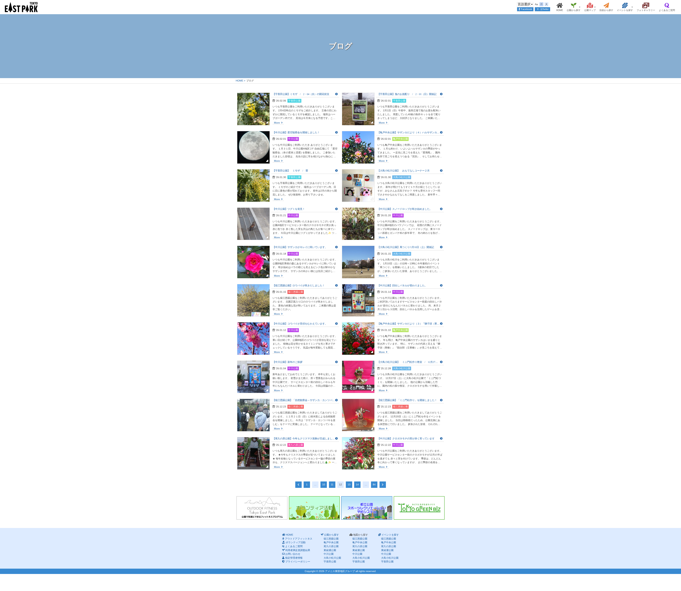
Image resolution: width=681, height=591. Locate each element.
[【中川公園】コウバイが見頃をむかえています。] (253, 338)
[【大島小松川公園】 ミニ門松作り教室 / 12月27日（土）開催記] (358, 377)
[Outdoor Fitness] (261, 508)
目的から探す (606, 10)
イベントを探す (625, 10)
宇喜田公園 (330, 561)
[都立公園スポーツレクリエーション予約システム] (366, 508)
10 (323, 484)
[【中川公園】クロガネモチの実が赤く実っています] (358, 453)
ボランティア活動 (296, 542)
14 (357, 484)
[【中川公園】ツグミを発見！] (253, 224)
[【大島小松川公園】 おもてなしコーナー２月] (358, 185)
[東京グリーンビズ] (419, 508)
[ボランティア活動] (314, 508)
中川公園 (329, 553)
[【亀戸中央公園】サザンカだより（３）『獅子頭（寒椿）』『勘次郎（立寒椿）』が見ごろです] (358, 338)
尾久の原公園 (331, 546)
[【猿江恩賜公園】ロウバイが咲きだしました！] (253, 300)
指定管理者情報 (294, 557)
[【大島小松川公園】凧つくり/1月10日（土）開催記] (358, 262)
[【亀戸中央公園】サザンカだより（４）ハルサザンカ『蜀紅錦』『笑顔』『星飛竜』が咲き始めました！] (358, 147)
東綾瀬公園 (330, 550)
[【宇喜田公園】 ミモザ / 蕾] (253, 185)
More (277, 122)
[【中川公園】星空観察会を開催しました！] (253, 147)
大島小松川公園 (332, 557)
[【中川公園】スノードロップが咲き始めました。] (358, 224)
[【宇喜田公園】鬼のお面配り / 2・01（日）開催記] (358, 109)
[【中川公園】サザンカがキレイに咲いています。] (253, 262)
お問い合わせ (292, 553)
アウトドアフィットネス (298, 538)
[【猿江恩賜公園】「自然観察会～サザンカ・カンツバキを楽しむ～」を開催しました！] (253, 415)
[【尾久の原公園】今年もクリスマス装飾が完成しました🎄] (253, 453)
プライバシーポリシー (297, 561)
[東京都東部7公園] (21, 7)
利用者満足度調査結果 (297, 550)
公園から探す (573, 10)
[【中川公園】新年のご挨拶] (253, 377)
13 (349, 484)
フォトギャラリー (646, 10)
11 (332, 484)
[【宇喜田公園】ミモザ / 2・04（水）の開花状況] (253, 109)
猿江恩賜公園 (331, 538)
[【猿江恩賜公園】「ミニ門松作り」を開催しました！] (358, 415)
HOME (559, 10)
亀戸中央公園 (331, 542)
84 (374, 484)
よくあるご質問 (667, 10)
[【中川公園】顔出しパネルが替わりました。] (358, 300)
